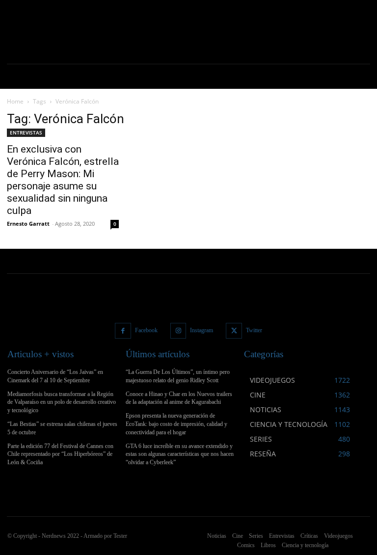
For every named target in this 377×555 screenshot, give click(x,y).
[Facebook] (123, 331)
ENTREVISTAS (26, 132)
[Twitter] (234, 331)
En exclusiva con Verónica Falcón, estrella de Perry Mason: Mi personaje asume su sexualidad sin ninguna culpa (63, 179)
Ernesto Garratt (28, 223)
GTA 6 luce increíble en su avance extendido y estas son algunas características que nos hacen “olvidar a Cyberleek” (180, 454)
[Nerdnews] (42, 32)
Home (15, 101)
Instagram (201, 330)
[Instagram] (178, 331)
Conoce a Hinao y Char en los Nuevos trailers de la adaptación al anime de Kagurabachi (179, 398)
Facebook (146, 330)
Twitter (254, 330)
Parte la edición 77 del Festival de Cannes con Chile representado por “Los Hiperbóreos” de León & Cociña (60, 454)
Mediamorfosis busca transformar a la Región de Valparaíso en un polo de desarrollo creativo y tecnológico (61, 402)
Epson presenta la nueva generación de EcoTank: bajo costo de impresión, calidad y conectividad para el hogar (176, 424)
